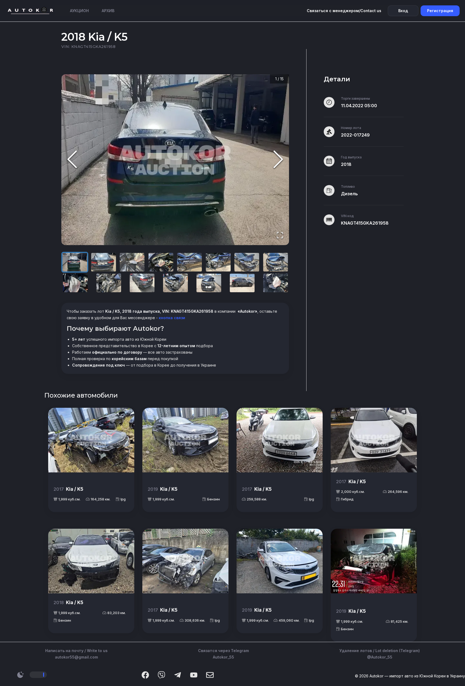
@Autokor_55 (379, 657)
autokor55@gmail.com (76, 657)
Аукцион (79, 10)
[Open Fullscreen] (280, 235)
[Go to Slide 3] (132, 262)
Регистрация (440, 10)
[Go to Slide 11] (142, 283)
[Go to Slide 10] (108, 283)
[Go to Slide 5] (189, 262)
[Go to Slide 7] (246, 262)
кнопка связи (171, 317)
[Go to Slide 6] (218, 262)
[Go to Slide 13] (208, 283)
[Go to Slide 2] (103, 262)
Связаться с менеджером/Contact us (344, 10)
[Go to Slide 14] (242, 283)
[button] (175, 159)
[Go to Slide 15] (275, 283)
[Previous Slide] (72, 160)
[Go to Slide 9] (75, 283)
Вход (403, 10)
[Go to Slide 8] (275, 262)
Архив (108, 10)
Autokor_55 (223, 657)
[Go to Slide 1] (74, 262)
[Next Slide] (278, 160)
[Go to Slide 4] (160, 262)
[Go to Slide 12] (175, 283)
